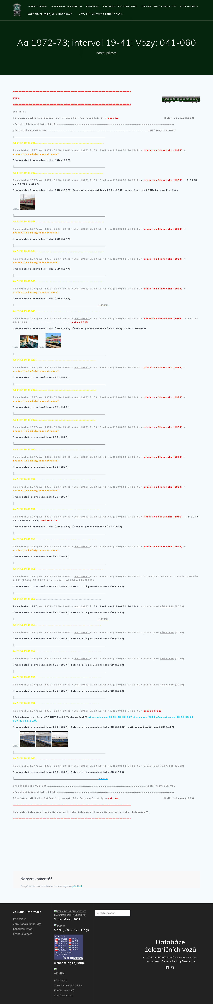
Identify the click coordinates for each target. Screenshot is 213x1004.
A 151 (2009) (22, 580)
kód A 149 (77, 580)
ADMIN (59, 973)
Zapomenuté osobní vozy (120, 6)
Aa (117, 118)
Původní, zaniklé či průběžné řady (37, 118)
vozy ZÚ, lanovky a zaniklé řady (100, 14)
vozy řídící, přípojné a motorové (50, 14)
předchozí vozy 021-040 (30, 130)
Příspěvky (92, 6)
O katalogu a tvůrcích (66, 6)
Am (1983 (186, 118)
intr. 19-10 (48, 124)
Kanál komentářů (23, 929)
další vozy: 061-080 (162, 130)
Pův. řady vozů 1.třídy (88, 118)
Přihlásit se (19, 919)
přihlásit (77, 886)
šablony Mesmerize (183, 961)
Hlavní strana (37, 6)
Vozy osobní (188, 6)
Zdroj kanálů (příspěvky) (27, 924)
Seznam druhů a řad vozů (158, 6)
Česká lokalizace (22, 934)
